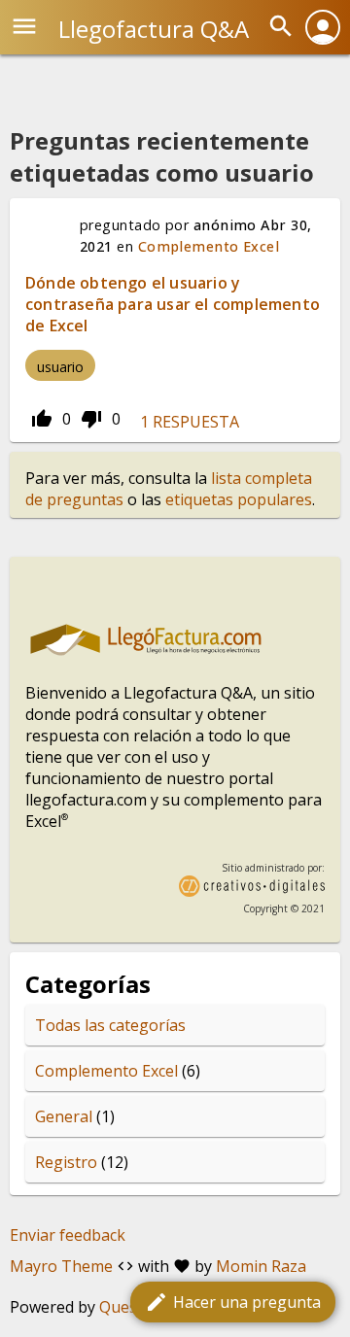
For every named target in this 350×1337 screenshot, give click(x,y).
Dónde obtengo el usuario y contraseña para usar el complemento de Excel (172, 304)
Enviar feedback (67, 1235)
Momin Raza (261, 1266)
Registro (66, 1162)
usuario (60, 367)
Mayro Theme (61, 1266)
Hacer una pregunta (233, 1302)
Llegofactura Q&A (153, 29)
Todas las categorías (110, 1025)
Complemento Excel (209, 246)
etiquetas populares (238, 499)
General (63, 1116)
